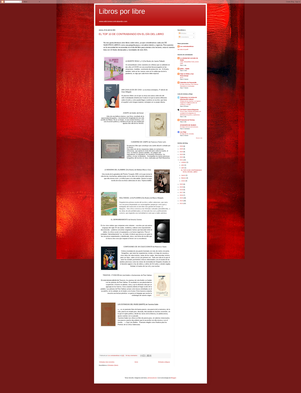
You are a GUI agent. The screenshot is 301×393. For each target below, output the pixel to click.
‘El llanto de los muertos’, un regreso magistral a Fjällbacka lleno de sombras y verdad (190, 102)
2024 (181, 152)
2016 (181, 195)
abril (182, 168)
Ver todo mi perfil (183, 49)
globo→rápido (184, 69)
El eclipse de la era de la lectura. (189, 127)
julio (182, 165)
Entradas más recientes (106, 362)
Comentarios (184, 37)
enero (183, 181)
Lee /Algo (183, 132)
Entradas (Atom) (113, 365)
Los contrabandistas (187, 46)
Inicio (136, 362)
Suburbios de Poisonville (188, 82)
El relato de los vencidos (187, 134)
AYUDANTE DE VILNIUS (188, 125)
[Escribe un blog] (144, 355)
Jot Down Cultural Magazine (189, 109)
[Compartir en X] (146, 355)
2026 (181, 146)
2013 (181, 203)
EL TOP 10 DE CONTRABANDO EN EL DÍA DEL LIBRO (131, 34)
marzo (183, 175)
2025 (181, 149)
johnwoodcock (152, 378)
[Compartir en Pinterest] (150, 355)
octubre (183, 162)
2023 (181, 154)
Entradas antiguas (164, 362)
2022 (181, 157)
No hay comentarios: (132, 355)
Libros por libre (122, 11)
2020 (181, 184)
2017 (181, 192)
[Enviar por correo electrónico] (141, 355)
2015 (181, 198)
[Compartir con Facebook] (148, 355)
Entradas (183, 33)
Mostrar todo (199, 138)
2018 (181, 190)
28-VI (181, 77)
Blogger (173, 378)
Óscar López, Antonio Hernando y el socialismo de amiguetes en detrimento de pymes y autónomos (190, 113)
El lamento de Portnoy (187, 120)
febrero (183, 178)
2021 (181, 160)
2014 (181, 201)
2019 (181, 187)
